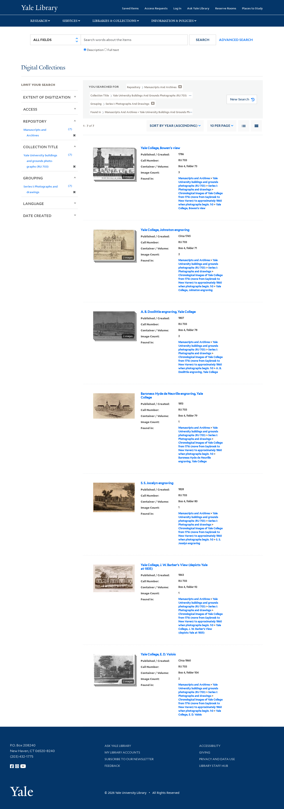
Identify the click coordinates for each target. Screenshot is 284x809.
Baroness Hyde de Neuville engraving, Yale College (172, 395)
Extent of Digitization (46, 97)
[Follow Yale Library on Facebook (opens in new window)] (12, 766)
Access (30, 109)
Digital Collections (43, 68)
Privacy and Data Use (217, 759)
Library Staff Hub (213, 765)
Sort (174, 126)
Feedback (112, 765)
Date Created (37, 215)
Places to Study (252, 8)
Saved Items (130, 8)
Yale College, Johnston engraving (165, 230)
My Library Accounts (122, 752)
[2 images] (114, 244)
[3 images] (114, 163)
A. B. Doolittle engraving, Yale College (168, 312)
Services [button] (70, 21)
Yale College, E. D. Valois (158, 654)
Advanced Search (236, 40)
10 (220, 126)
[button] (202, 40)
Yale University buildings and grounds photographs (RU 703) (198, 182)
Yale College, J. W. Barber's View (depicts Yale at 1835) (174, 567)
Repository (35, 121)
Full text (113, 50)
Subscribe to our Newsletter (129, 759)
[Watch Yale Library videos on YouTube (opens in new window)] (23, 766)
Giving (204, 752)
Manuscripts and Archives (194, 178)
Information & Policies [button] (172, 21)
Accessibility (209, 745)
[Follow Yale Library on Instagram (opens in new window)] (17, 766)
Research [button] (38, 21)
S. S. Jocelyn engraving (157, 483)
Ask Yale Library (198, 8)
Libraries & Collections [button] (114, 21)
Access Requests (156, 8)
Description (95, 50)
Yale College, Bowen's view (160, 148)
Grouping (33, 177)
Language (33, 203)
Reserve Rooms (225, 8)
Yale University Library (39, 8)
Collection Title (40, 146)
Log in (177, 8)
